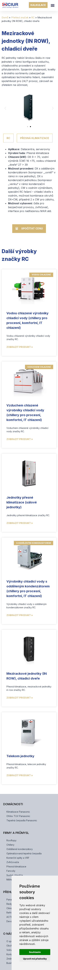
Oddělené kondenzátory (19, 849)
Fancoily (10, 870)
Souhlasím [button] (35, 952)
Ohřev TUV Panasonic (18, 816)
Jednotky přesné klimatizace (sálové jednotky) (21, 502)
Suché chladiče (14, 875)
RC (33, 17)
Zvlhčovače (12, 862)
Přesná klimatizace (16, 866)
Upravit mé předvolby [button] (35, 958)
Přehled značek (20, 17)
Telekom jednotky (20, 756)
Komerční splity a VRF (17, 857)
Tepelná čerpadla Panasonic (21, 820)
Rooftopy (11, 840)
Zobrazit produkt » (19, 347)
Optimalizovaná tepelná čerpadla (24, 853)
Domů (5, 17)
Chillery (10, 844)
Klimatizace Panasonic (18, 811)
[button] (53, 5)
